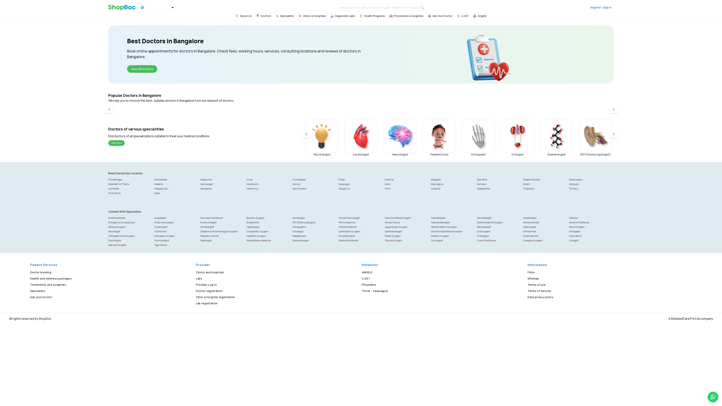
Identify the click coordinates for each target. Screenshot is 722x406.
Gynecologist (160, 227)
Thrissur (573, 188)
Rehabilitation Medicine (258, 240)
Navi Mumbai (299, 188)
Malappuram (161, 188)
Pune (387, 188)
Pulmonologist (161, 240)
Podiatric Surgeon (440, 236)
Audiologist (160, 218)
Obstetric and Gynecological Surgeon (219, 231)
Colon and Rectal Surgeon (398, 218)
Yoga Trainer (160, 245)
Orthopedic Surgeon (164, 236)
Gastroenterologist (440, 222)
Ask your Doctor (41, 297)
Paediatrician (299, 236)
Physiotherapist (347, 236)
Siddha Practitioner (348, 240)
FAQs (531, 272)
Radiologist (206, 240)
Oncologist (298, 231)
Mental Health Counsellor (444, 227)
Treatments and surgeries (48, 284)
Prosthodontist (530, 236)
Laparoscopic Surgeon (396, 227)
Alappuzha (206, 179)
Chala (342, 179)
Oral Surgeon (484, 231)
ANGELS (367, 272)
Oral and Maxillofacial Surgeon (446, 231)
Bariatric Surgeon (255, 218)
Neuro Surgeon (577, 227)
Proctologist (483, 236)
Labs (199, 278)
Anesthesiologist (116, 218)
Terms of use (537, 284)
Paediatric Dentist (209, 236)
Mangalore (206, 188)
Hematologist (207, 227)
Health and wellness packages (51, 278)
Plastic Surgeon (393, 236)
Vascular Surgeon (117, 245)
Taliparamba (483, 188)
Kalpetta (158, 184)
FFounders (369, 284)
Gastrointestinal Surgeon (490, 222)
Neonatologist (484, 227)
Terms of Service (539, 291)
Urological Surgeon (533, 240)
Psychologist (114, 240)
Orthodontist (529, 231)
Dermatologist (484, 218)
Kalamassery (575, 179)
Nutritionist (160, 231)
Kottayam (574, 184)
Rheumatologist (301, 240)
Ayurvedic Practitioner (211, 218)
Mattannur (252, 188)
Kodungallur (437, 184)
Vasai (157, 193)
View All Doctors (142, 69)
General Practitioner (579, 222)
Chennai (389, 179)
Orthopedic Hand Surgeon (121, 236)
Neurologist (114, 231)
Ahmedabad (160, 179)
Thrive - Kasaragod (375, 291)
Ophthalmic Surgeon (349, 231)
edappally (436, 179)
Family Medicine (347, 222)
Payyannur (344, 188)
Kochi (388, 184)
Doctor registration (209, 291)
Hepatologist (252, 227)
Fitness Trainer (392, 222)
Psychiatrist (575, 236)
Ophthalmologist (393, 231)
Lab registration (207, 303)
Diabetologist (529, 218)
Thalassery (529, 188)
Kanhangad (206, 184)
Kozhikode (113, 188)
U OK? (366, 278)
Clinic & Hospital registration (215, 297)
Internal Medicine (348, 227)
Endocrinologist (208, 222)
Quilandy (435, 188)
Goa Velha (482, 179)
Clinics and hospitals (210, 272)
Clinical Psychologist (349, 218)
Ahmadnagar (115, 179)
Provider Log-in (206, 284)
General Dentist (531, 222)
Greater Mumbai (531, 179)
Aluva (249, 179)
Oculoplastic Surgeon (257, 231)
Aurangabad (299, 179)
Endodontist (252, 222)
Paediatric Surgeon (256, 236)
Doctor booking (40, 272)
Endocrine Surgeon (164, 222)
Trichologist (437, 240)
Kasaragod (344, 184)
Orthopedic (574, 231)
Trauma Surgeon (393, 240)
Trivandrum (114, 193)
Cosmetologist (438, 218)
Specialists (37, 291)
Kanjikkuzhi (252, 184)
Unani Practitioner (486, 240)
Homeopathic (299, 227)
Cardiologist (299, 218)
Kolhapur (482, 184)
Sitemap (533, 278)
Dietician (573, 218)
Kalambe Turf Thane (118, 184)
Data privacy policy (540, 297)
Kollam (526, 184)
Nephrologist (529, 227)
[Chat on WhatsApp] (713, 397)
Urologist (573, 240)
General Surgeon (117, 227)
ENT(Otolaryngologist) (304, 222)
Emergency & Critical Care (121, 222)
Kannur (297, 184)
